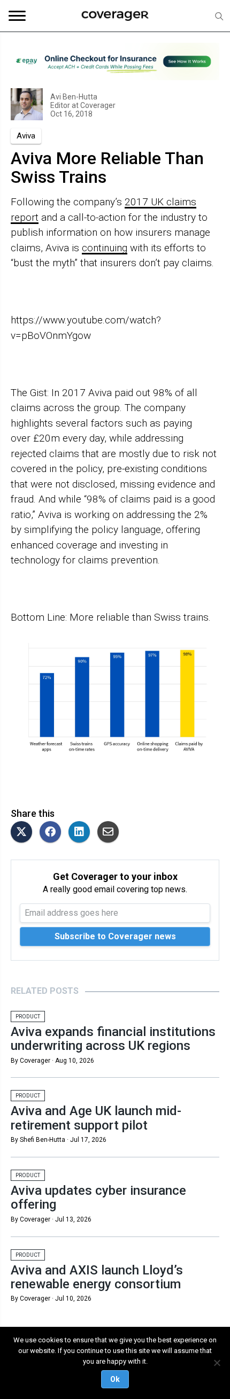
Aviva (26, 136)
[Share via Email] (110, 833)
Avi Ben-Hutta (73, 96)
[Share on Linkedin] (81, 833)
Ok (115, 1379)
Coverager (97, 105)
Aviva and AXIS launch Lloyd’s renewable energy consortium (97, 1277)
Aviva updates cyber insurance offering (98, 1197)
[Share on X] (24, 833)
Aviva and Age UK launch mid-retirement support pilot (96, 1117)
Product (28, 1016)
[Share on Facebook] (53, 833)
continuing (104, 248)
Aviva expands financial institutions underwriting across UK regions (113, 1038)
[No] (216, 1362)
